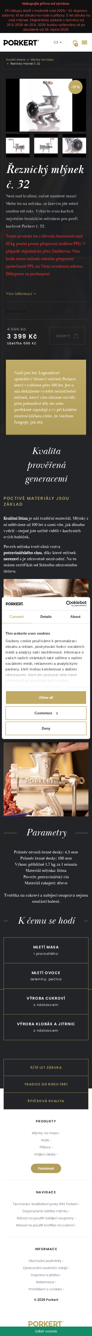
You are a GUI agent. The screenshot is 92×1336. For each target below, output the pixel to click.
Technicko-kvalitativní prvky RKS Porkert (45, 1204)
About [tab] (75, 617)
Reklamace (45, 1282)
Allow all (46, 697)
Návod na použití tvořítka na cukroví (45, 1225)
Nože (45, 1140)
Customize (43, 713)
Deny (46, 728)
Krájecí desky (45, 1154)
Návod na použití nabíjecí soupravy (45, 1218)
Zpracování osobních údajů (45, 1268)
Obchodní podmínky (45, 1260)
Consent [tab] (16, 617)
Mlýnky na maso (45, 1133)
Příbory (45, 1147)
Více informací (19, 293)
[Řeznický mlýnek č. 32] (46, 105)
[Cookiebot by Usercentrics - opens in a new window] (66, 603)
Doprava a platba (45, 1275)
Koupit (63, 336)
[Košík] (75, 42)
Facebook (46, 1168)
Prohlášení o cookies (45, 1289)
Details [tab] (46, 617)
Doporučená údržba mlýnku (45, 1211)
